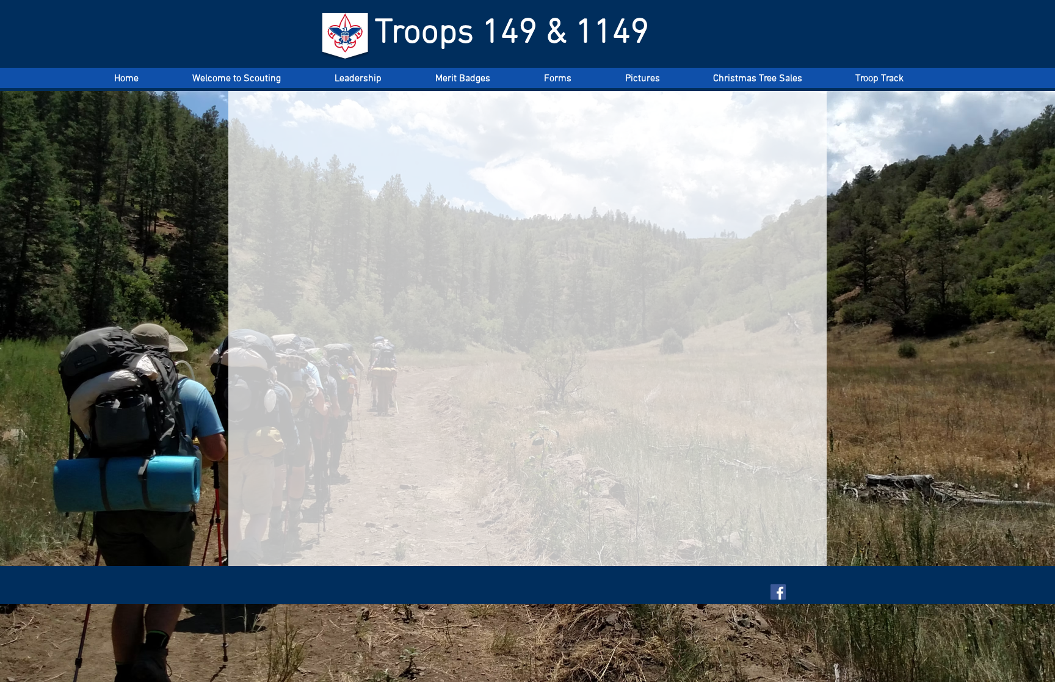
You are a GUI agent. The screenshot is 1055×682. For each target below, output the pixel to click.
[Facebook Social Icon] (778, 592)
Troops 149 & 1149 (512, 33)
